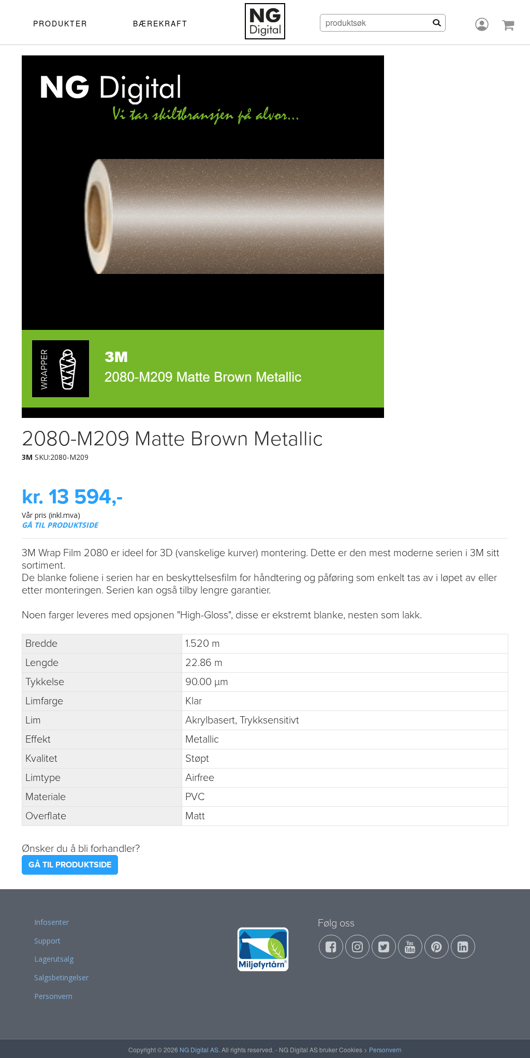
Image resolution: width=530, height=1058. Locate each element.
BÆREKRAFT (160, 23)
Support (47, 941)
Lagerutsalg (53, 959)
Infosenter (51, 922)
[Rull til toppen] (509, 1037)
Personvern (53, 996)
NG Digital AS (199, 1049)
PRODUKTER (60, 23)
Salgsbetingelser (61, 977)
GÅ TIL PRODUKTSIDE (60, 525)
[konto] (482, 24)
